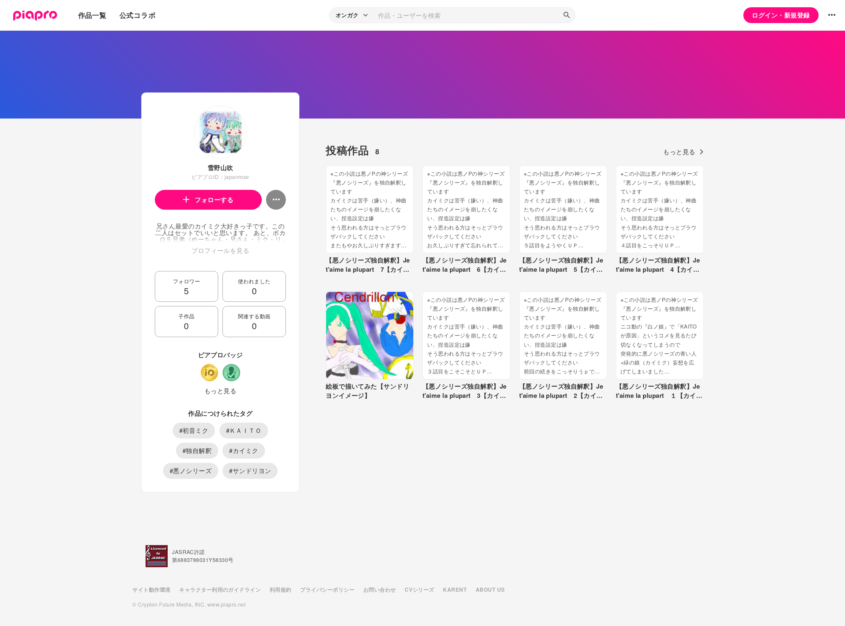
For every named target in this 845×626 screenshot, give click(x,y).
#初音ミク (193, 430)
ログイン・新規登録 (781, 15)
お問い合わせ (379, 589)
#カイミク (243, 450)
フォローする (214, 199)
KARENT (455, 589)
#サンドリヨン (250, 470)
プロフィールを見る (220, 250)
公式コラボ (137, 15)
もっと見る (220, 390)
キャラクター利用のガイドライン (220, 589)
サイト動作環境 (151, 589)
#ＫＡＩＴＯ (244, 430)
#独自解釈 (197, 450)
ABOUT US (490, 589)
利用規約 (280, 589)
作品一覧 (92, 15)
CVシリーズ (419, 589)
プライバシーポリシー (327, 589)
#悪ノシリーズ (191, 470)
